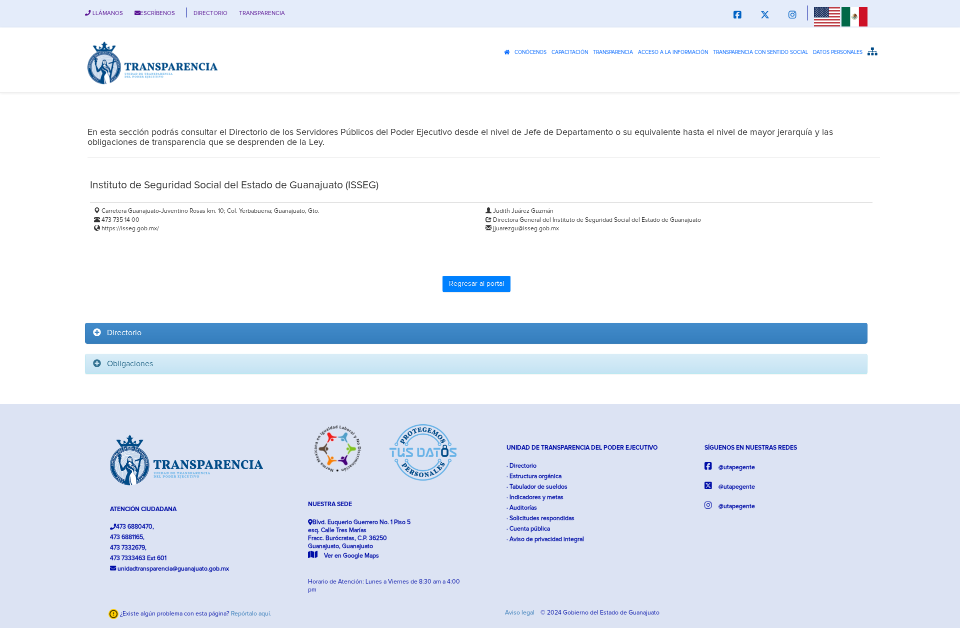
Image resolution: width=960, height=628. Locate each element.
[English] (827, 16)
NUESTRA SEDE (330, 504)
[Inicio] (153, 62)
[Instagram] (793, 15)
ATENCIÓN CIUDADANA (143, 509)
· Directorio (521, 466)
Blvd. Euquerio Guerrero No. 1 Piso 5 (359, 539)
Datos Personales (837, 52)
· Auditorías (521, 508)
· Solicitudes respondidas (540, 518)
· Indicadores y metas (535, 497)
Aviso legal (520, 613)
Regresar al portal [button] (476, 283)
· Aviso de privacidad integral (545, 539)
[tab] (476, 333)
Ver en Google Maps (350, 556)
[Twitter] (765, 15)
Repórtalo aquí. (251, 614)
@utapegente (736, 467)
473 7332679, (128, 548)
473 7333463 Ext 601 (138, 558)
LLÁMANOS (107, 13)
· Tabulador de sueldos (537, 487)
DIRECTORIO (211, 13)
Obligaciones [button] (127, 364)
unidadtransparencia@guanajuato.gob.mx (172, 569)
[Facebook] (737, 15)
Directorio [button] (121, 333)
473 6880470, (135, 527)
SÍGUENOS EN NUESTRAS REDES (750, 448)
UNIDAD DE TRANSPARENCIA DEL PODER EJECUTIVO (582, 448)
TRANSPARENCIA (262, 13)
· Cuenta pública (528, 529)
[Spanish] (855, 16)
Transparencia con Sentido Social (760, 52)
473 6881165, (127, 537)
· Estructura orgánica (534, 476)
